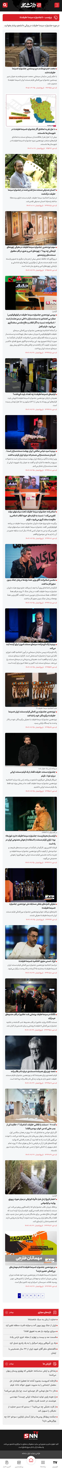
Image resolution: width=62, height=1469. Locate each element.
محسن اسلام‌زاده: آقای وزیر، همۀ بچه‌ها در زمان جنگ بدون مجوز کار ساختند (31, 582)
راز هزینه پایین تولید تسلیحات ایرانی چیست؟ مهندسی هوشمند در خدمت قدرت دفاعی (33, 1399)
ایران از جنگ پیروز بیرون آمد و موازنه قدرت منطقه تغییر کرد (31, 1325)
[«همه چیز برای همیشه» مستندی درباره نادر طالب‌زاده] (30, 1052)
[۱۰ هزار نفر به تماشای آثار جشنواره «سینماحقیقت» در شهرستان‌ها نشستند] (30, 110)
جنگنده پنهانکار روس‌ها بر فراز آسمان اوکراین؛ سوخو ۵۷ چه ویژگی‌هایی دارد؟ (30, 1419)
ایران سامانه (26, 1453)
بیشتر (9, 1312)
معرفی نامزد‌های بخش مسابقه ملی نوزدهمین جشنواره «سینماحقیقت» (32, 906)
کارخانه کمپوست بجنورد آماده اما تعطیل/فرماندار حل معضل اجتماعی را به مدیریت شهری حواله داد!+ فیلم (33, 1383)
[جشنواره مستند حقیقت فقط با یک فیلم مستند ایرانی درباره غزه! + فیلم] (30, 750)
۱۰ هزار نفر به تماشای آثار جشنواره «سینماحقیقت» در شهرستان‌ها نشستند (33, 131)
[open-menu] (56, 5)
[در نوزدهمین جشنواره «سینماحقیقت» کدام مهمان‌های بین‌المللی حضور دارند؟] (30, 1248)
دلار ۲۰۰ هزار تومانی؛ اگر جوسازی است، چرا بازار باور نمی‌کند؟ (30, 1391)
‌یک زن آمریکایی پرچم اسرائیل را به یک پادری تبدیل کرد (33, 1343)
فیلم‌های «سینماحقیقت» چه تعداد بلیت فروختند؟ (34, 394)
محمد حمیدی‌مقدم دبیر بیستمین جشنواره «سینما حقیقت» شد (34, 71)
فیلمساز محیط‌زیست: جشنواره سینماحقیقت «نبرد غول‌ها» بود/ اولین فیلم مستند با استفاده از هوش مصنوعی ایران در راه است (31, 840)
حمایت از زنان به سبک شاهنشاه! (42, 1320)
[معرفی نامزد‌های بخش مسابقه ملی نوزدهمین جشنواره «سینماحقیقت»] (30, 885)
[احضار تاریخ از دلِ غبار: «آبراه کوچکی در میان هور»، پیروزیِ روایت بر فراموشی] (30, 1177)
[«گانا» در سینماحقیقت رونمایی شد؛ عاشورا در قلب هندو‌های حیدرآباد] (30, 995)
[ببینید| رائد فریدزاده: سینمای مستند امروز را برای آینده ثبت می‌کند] (30, 625)
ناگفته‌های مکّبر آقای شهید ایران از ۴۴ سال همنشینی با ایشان (32, 1351)
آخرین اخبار (7, 1466)
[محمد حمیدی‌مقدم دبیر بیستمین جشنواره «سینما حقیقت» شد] (30, 50)
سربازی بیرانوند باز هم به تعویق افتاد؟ (40, 1331)
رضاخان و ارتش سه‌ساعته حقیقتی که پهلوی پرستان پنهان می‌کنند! (31, 1373)
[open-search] (5, 5)
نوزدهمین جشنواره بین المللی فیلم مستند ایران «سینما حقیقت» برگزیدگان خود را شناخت (32, 714)
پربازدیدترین (19, 1466)
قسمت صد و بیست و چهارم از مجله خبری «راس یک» (33, 1337)
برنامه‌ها (43, 1466)
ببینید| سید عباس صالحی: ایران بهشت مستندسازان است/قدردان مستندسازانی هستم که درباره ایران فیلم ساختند (31, 453)
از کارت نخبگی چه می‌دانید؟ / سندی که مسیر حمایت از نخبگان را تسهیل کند (32, 1409)
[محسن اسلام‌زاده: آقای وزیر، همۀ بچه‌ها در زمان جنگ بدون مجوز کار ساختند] (30, 561)
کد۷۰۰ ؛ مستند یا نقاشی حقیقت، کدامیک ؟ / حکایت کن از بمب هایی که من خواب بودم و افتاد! (31, 1127)
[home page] (31, 1460)
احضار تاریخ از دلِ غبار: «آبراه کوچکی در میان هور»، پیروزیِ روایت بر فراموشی (32, 1201)
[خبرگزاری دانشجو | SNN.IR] (31, 5)
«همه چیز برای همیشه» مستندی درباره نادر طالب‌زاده (33, 1072)
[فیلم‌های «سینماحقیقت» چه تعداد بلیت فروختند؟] (30, 375)
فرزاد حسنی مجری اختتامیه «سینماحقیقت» (37, 961)
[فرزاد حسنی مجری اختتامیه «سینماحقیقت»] (30, 942)
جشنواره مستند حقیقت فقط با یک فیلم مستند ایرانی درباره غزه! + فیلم (33, 774)
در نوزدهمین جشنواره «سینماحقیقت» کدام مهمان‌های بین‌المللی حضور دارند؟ (32, 1269)
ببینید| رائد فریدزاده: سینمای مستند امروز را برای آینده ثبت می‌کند (31, 646)
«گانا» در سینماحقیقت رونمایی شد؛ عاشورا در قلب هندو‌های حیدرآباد (30, 1017)
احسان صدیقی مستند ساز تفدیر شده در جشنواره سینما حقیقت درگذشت (32, 192)
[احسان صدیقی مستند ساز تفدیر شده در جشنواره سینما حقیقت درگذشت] (30, 171)
